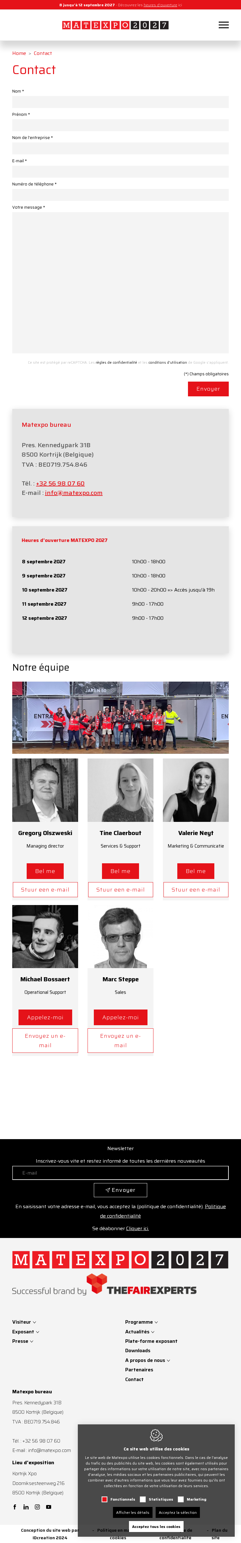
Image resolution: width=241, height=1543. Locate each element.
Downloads (137, 1350)
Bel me (45, 871)
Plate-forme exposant (151, 1341)
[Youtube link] (48, 1507)
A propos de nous (145, 1360)
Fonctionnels (122, 1499)
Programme (139, 1322)
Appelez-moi (45, 1017)
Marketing (196, 1499)
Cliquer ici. (137, 1228)
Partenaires (139, 1370)
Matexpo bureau (32, 1391)
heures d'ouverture (160, 5)
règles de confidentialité (116, 362)
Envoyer (208, 388)
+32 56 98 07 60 (60, 483)
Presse (20, 1341)
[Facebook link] (14, 1507)
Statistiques (161, 1499)
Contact (134, 1379)
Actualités (137, 1332)
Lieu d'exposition (33, 1462)
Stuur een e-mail (45, 889)
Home (19, 53)
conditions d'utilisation (167, 362)
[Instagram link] (37, 1507)
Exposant (23, 1332)
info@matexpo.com (74, 493)
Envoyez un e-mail (45, 1040)
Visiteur (22, 1322)
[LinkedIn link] (26, 1507)
